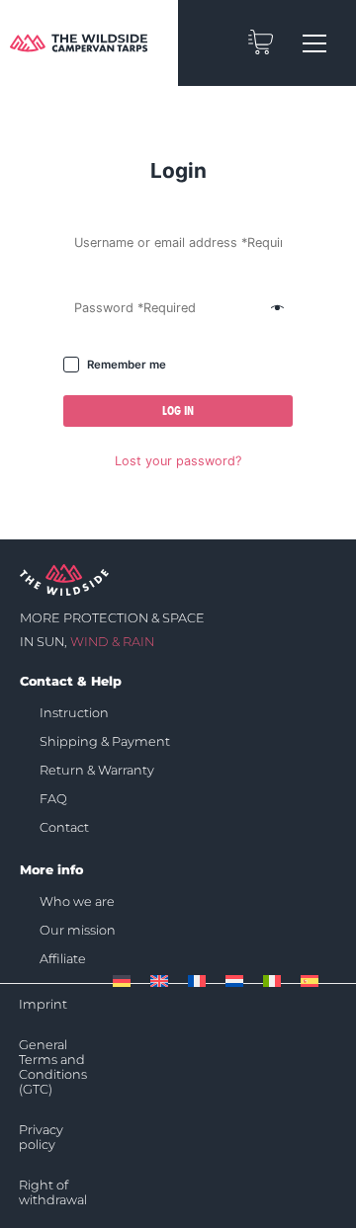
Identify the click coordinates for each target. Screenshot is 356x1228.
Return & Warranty (97, 770)
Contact (64, 827)
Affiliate (63, 958)
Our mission (78, 930)
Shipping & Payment (105, 741)
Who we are (77, 901)
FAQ (53, 798)
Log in (178, 410)
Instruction (74, 712)
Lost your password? (178, 460)
